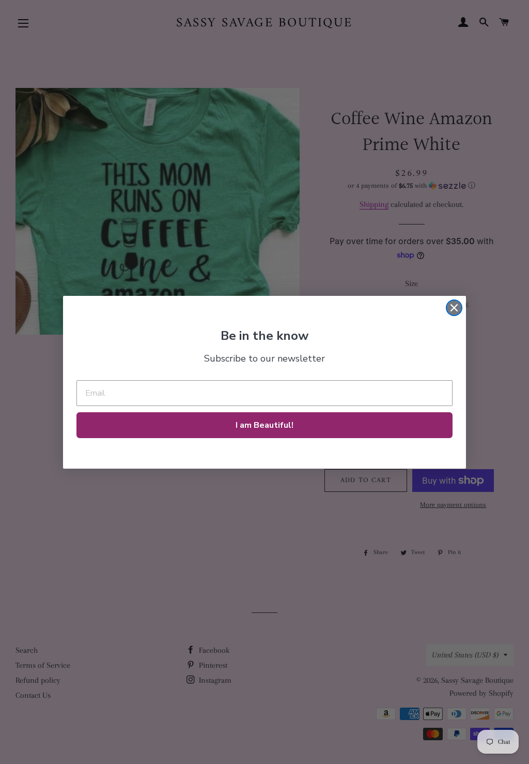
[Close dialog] (454, 308)
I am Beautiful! (264, 425)
